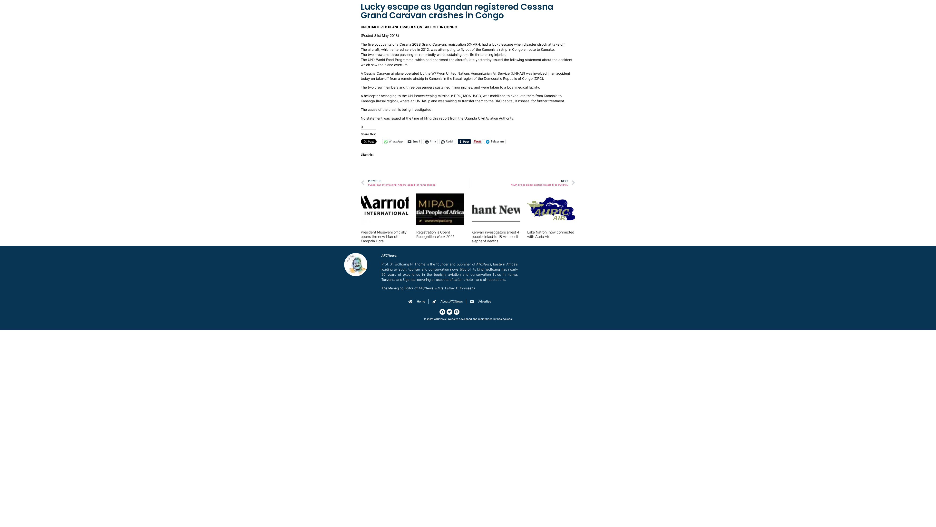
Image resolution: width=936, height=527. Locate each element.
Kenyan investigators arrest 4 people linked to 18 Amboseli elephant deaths (495, 236)
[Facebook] (442, 312)
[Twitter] (449, 312)
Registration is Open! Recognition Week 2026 (435, 234)
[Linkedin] (456, 312)
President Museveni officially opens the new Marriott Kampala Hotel (384, 236)
